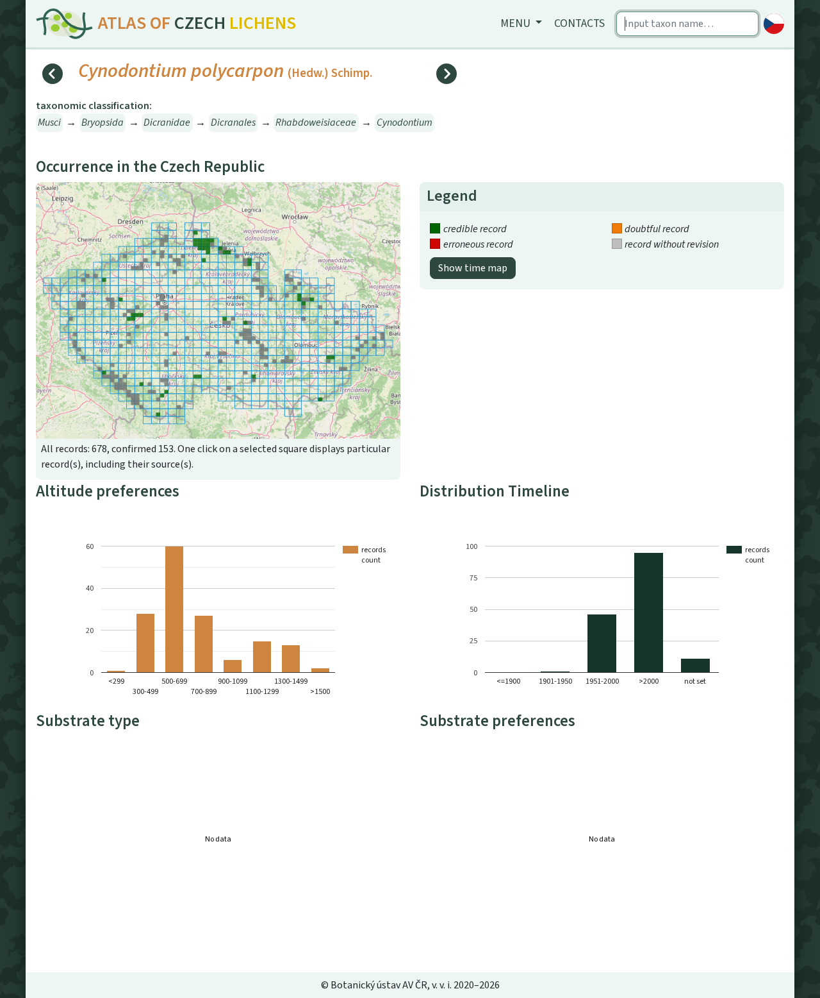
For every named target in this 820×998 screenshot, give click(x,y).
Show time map (472, 268)
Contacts (579, 23)
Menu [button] (516, 23)
